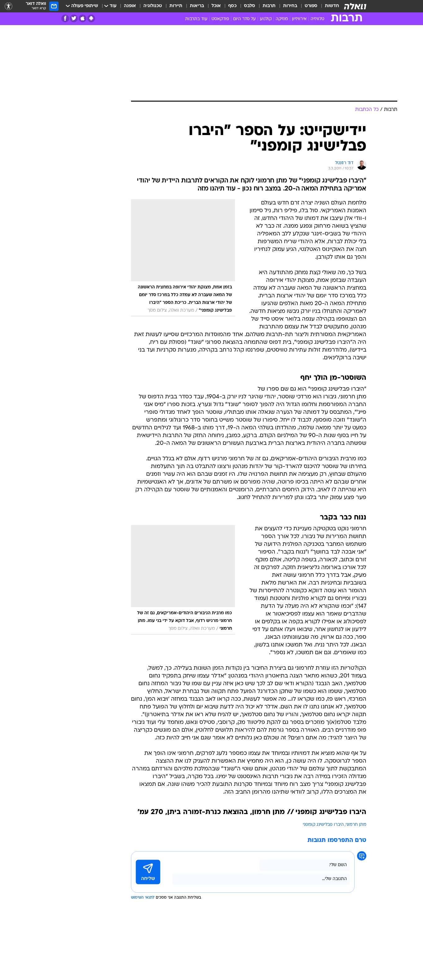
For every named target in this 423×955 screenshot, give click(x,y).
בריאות (197, 6)
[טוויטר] (74, 18)
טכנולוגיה (152, 6)
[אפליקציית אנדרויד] (91, 18)
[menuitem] (328, 6)
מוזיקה (282, 19)
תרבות (269, 6)
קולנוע (266, 19)
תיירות (175, 6)
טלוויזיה (317, 19)
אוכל (216, 6)
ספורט (311, 6)
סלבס (249, 6)
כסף (232, 6)
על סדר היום (244, 19)
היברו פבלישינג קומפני (323, 825)
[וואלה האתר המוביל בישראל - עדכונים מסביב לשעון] (355, 6)
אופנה (130, 6)
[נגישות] (8, 6)
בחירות (290, 6)
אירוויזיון (299, 19)
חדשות (332, 6)
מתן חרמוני (356, 825)
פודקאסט (220, 19)
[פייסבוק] (65, 18)
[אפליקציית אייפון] (82, 18)
